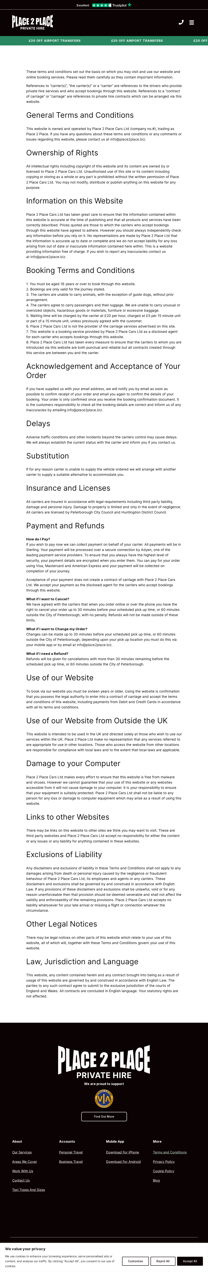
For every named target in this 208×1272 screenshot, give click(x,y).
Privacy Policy (164, 1162)
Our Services (22, 1152)
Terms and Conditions (170, 1152)
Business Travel (71, 1162)
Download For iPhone (122, 1152)
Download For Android (123, 1162)
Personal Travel (71, 1152)
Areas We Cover (24, 1162)
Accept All (190, 1261)
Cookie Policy (163, 1171)
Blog (156, 1180)
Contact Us (21, 1180)
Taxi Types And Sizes (28, 1190)
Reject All (163, 1261)
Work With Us (22, 1171)
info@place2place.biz (127, 139)
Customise (135, 1261)
